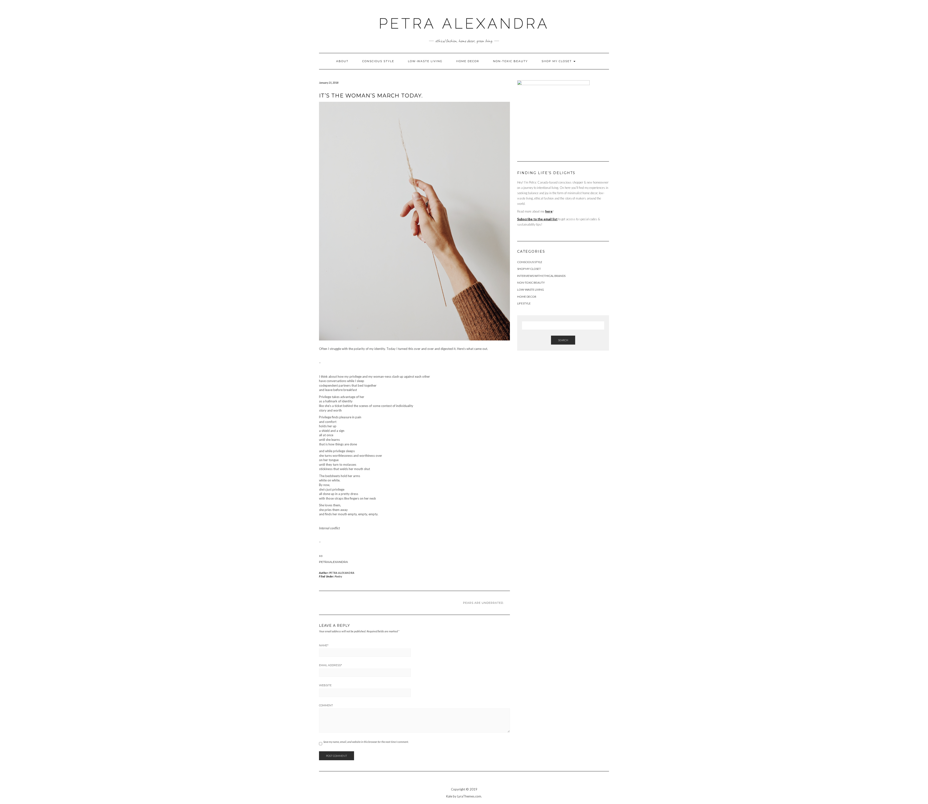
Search (563, 340)
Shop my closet (557, 61)
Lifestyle (524, 303)
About (342, 61)
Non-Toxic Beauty (510, 61)
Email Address (330, 665)
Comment (326, 705)
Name (323, 645)
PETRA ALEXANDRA (342, 572)
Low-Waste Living (425, 61)
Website (325, 685)
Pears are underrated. (483, 603)
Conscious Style (378, 61)
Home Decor (467, 61)
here (548, 211)
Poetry (338, 576)
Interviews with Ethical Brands (541, 276)
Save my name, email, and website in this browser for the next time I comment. (366, 741)
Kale (449, 796)
